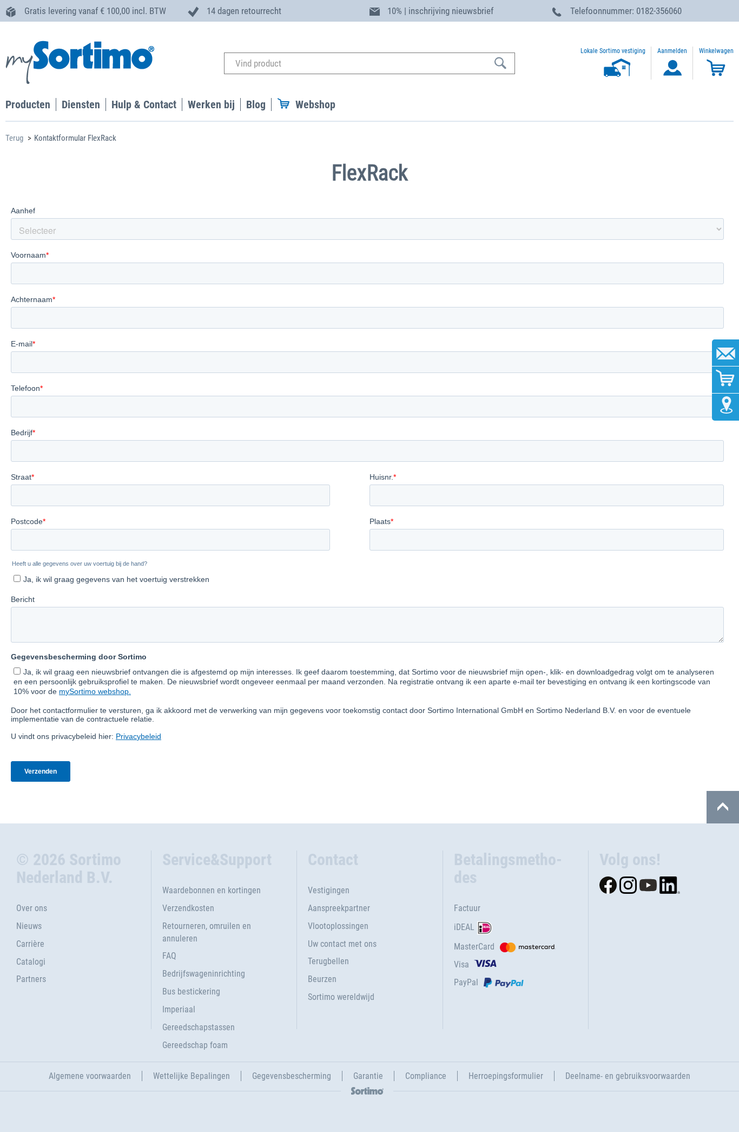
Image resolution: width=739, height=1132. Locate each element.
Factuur (467, 908)
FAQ (169, 956)
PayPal (466, 982)
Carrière (30, 944)
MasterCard (474, 946)
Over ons (31, 908)
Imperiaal (178, 1009)
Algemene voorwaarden (90, 1076)
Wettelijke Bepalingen (191, 1076)
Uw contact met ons (342, 944)
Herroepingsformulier (506, 1076)
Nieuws (29, 926)
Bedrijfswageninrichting (203, 974)
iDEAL (464, 927)
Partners (31, 979)
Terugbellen (328, 961)
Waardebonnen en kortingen (211, 890)
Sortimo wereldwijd (341, 997)
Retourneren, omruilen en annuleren (206, 932)
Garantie (368, 1076)
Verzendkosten (188, 908)
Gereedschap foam (195, 1045)
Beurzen (322, 979)
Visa (461, 964)
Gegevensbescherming (291, 1076)
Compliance (425, 1076)
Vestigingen (328, 890)
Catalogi (30, 962)
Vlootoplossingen (338, 926)
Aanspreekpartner (339, 908)
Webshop (315, 104)
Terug (14, 138)
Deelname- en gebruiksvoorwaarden (627, 1076)
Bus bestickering (191, 991)
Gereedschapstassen (198, 1027)
